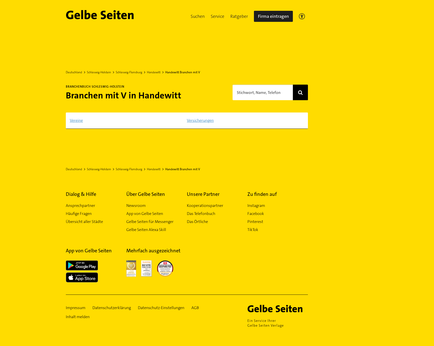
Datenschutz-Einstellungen (161, 307)
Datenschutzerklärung (111, 307)
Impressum (75, 307)
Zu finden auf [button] (262, 194)
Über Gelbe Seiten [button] (145, 194)
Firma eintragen (273, 16)
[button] (198, 16)
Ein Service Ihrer (265, 323)
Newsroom (136, 205)
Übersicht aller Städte (84, 221)
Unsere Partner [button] (203, 194)
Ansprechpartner (80, 205)
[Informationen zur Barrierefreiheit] (302, 16)
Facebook (255, 213)
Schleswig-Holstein (99, 72)
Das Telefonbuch (201, 213)
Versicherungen (200, 120)
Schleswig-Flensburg (129, 72)
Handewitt (153, 72)
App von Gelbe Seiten (144, 213)
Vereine (76, 120)
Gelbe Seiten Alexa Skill (146, 229)
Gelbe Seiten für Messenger (150, 221)
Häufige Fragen (79, 213)
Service (217, 16)
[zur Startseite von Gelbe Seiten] (277, 308)
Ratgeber (239, 16)
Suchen (198, 16)
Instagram (256, 205)
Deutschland (74, 72)
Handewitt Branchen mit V (182, 72)
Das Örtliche (197, 221)
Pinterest (255, 221)
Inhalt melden (78, 316)
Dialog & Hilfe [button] (81, 194)
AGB (195, 307)
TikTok (252, 229)
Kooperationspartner (205, 205)
